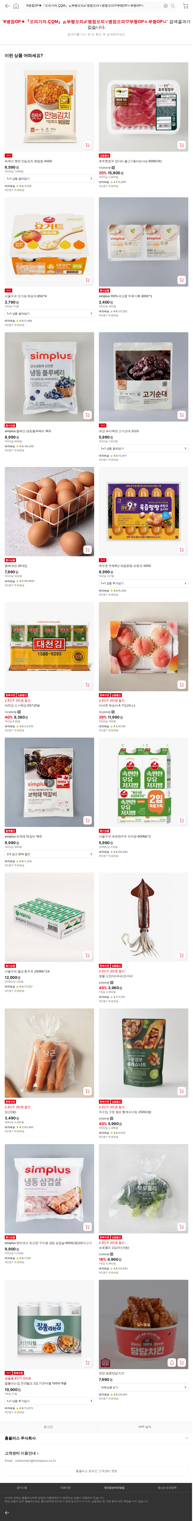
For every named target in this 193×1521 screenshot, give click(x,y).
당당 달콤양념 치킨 (112, 1373)
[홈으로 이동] (16, 6)
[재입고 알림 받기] (172, 1362)
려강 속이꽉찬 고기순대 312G (119, 431)
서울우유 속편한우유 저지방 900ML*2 (125, 836)
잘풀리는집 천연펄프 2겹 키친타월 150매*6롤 (36, 1383)
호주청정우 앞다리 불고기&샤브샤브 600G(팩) (130, 161)
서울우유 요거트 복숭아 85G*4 (26, 296)
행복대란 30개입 (16, 566)
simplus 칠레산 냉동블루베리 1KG (28, 431)
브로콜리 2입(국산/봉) (114, 1247)
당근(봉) (10, 1112)
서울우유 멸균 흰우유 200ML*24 (27, 971)
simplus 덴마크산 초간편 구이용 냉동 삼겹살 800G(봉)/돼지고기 (48, 1243)
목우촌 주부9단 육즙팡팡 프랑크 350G (125, 566)
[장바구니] (185, 6)
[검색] (173, 6)
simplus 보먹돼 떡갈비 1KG (23, 836)
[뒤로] (8, 6)
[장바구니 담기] (87, 145)
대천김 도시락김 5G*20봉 (22, 705)
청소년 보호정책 (163, 1470)
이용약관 (64, 1470)
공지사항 (21, 1470)
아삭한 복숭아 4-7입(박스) (117, 705)
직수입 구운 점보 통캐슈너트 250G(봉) (125, 1112)
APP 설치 (144, 1427)
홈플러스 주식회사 (20, 1420)
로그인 (48, 1427)
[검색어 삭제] (165, 6)
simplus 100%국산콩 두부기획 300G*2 (125, 296)
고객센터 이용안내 (20, 1435)
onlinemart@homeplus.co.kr (35, 1443)
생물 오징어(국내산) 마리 (116, 976)
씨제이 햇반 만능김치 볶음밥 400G (28, 161)
